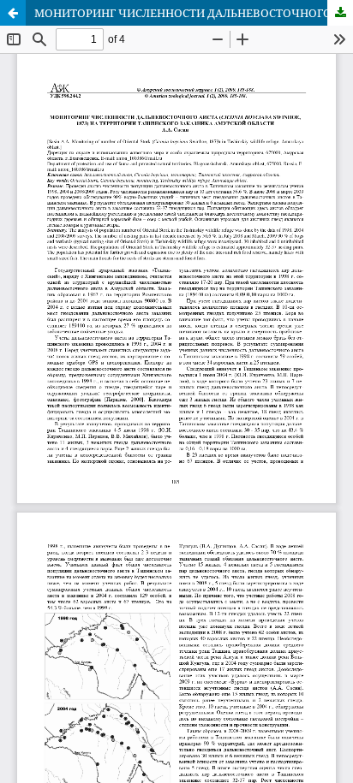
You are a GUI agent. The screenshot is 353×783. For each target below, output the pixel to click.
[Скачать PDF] (340, 13)
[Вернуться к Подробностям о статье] (13, 13)
